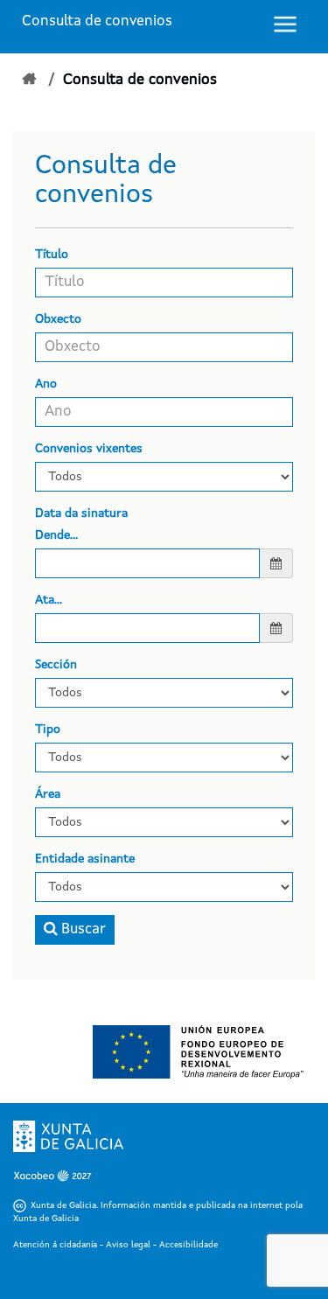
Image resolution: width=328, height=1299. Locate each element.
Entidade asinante (85, 859)
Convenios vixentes (89, 449)
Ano (46, 384)
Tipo (47, 729)
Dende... (56, 535)
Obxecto (58, 319)
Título (51, 254)
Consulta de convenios (97, 21)
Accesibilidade (188, 1244)
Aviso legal (128, 1244)
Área (47, 794)
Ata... (48, 600)
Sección (56, 665)
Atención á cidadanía (55, 1244)
